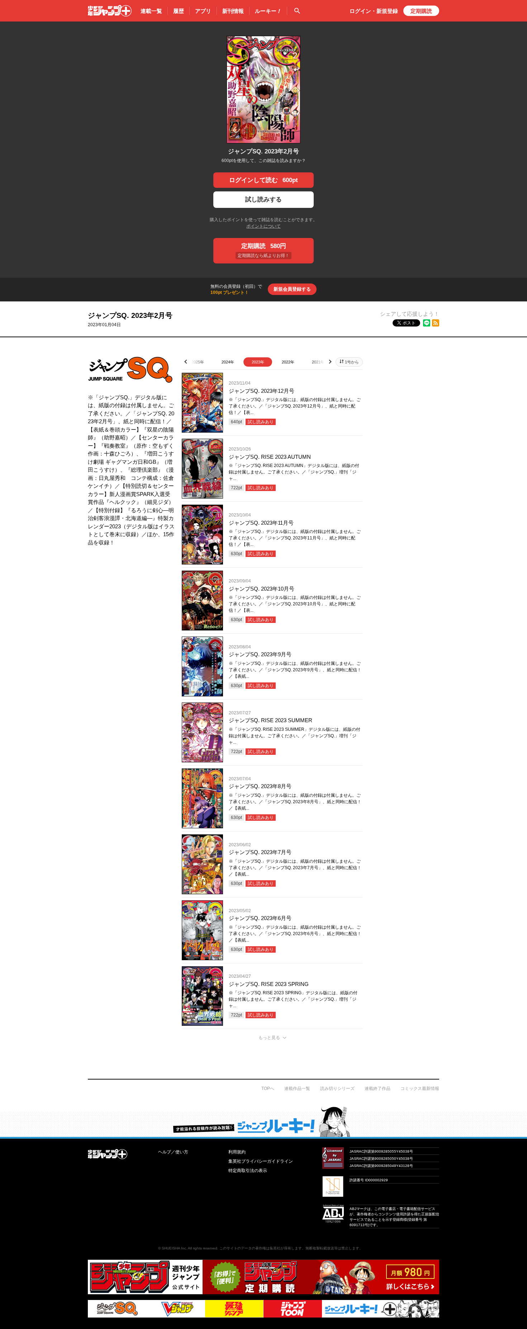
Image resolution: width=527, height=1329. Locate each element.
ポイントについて (263, 226)
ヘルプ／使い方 (173, 1151)
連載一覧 (151, 11)
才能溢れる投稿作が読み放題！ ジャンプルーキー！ (263, 1121)
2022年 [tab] (288, 362)
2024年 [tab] (228, 362)
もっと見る (269, 1037)
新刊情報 (233, 11)
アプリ (203, 11)
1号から (352, 362)
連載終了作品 (377, 1088)
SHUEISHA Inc (174, 1248)
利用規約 (237, 1151)
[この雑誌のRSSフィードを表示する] (435, 323)
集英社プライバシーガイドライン (260, 1161)
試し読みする (263, 199)
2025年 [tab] (197, 362)
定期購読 (421, 11)
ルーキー (268, 11)
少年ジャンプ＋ (110, 10)
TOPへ (267, 1088)
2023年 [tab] (258, 362)
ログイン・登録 (374, 11)
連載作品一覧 (297, 1088)
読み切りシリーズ (337, 1088)
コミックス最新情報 (419, 1088)
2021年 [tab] (318, 362)
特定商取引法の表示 (247, 1170)
